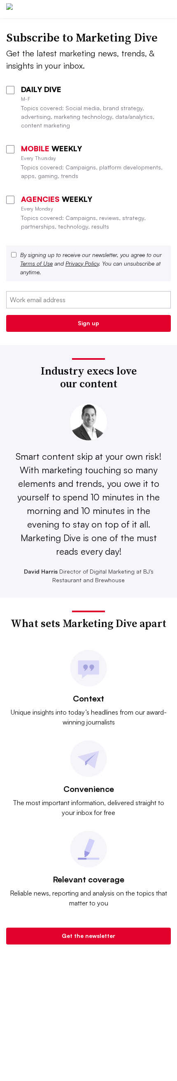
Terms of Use (36, 263)
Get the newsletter (88, 935)
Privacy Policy (82, 263)
